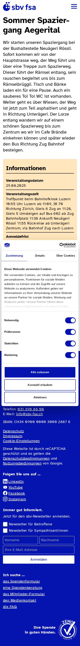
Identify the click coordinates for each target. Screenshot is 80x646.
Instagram (17, 499)
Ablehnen (40, 397)
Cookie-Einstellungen (21, 441)
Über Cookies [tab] (65, 255)
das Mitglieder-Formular (24, 594)
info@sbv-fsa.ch (29, 414)
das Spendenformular (21, 581)
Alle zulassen (40, 372)
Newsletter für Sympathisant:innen (38, 530)
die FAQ (10, 606)
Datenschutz (13, 431)
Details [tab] (40, 255)
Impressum (12, 436)
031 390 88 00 (30, 409)
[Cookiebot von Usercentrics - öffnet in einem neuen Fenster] (59, 245)
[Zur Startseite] (19, 6)
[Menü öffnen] (74, 6)
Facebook (16, 493)
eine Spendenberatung (22, 587)
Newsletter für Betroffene (30, 524)
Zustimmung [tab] (14, 255)
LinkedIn (16, 481)
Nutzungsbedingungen (22, 463)
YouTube (15, 487)
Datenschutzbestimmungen (26, 458)
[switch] (70, 332)
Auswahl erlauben (40, 384)
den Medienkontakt (19, 600)
